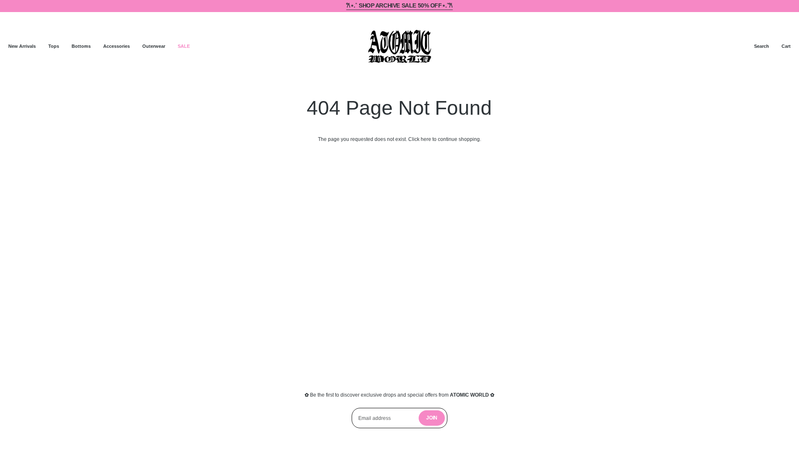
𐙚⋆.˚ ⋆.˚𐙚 (399, 5)
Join (431, 418)
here (426, 139)
